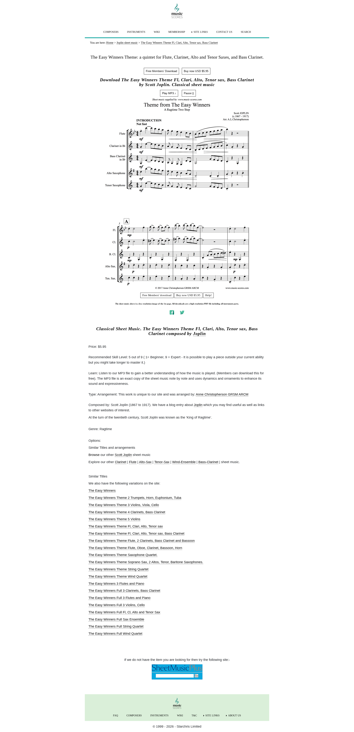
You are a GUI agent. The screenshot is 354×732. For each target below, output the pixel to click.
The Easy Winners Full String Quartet (115, 626)
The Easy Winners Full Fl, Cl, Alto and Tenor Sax (124, 612)
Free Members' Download (161, 71)
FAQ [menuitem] (115, 715)
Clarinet (120, 462)
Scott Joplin (123, 455)
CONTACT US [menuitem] (224, 32)
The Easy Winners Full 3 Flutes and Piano (119, 598)
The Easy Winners (102, 490)
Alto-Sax (145, 462)
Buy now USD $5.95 (196, 71)
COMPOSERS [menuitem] (111, 32)
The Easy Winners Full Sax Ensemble (116, 619)
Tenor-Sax (161, 462)
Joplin (199, 333)
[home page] (177, 11)
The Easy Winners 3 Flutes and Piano (116, 583)
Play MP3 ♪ (169, 93)
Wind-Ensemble (184, 462)
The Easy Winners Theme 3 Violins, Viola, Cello (123, 505)
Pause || (189, 93)
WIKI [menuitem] (157, 32)
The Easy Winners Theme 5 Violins (114, 519)
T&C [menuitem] (194, 715)
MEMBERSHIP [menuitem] (176, 32)
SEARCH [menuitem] (246, 32)
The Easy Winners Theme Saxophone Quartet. (122, 555)
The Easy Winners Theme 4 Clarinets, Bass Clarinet (126, 512)
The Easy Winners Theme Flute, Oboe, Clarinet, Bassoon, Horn (135, 548)
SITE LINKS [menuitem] (201, 32)
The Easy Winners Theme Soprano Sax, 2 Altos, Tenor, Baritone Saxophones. (145, 562)
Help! (208, 295)
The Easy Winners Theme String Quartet (118, 569)
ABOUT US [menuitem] (234, 715)
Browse (94, 455)
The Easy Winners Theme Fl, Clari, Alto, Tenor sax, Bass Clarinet (136, 533)
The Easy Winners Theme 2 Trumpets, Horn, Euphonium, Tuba (134, 498)
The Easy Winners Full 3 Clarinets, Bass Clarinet (124, 590)
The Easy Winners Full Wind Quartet (115, 633)
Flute (132, 462)
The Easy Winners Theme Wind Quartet (117, 576)
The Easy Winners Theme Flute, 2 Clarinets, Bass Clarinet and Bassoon (141, 541)
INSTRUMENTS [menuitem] (136, 32)
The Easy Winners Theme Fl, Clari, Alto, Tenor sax (125, 526)
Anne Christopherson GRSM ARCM (222, 394)
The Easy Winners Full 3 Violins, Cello (116, 605)
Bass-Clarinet (208, 462)
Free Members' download (156, 295)
